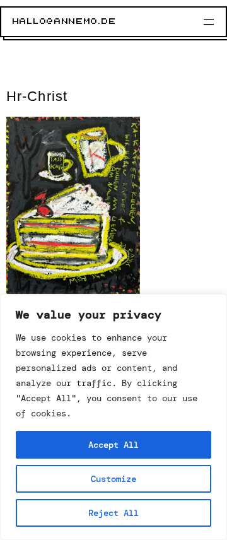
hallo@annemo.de (65, 21)
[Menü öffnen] (208, 22)
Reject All (113, 513)
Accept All (113, 444)
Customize (113, 478)
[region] (113, 417)
